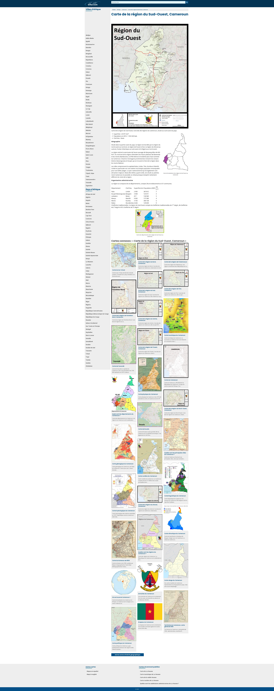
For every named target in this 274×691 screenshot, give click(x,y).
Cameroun (124, 9)
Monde (114, 9)
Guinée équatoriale (92, 255)
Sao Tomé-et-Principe (93, 326)
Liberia (88, 268)
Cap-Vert (89, 215)
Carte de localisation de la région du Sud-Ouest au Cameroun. (175, 174)
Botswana (89, 206)
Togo (87, 357)
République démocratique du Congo (97, 314)
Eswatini (88, 234)
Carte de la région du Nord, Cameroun (147, 262)
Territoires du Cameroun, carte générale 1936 (174, 626)
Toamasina (89, 170)
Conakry (88, 66)
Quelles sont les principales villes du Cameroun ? (175, 453)
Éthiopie (88, 237)
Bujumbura (89, 60)
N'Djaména (89, 136)
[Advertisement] (98, 23)
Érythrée (88, 231)
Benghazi (89, 53)
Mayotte (88, 292)
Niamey (88, 139)
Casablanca (89, 63)
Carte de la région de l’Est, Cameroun (173, 289)
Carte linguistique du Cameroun (175, 496)
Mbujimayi (89, 127)
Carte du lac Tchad (118, 270)
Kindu (87, 99)
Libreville (89, 112)
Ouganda (89, 308)
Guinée (88, 249)
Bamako (88, 47)
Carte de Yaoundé (118, 366)
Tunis (87, 176)
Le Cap (88, 109)
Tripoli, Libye (90, 173)
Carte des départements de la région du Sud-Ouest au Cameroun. (149, 235)
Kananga (88, 90)
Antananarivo (90, 44)
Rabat (88, 152)
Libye (87, 271)
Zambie (88, 363)
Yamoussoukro (90, 179)
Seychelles (89, 332)
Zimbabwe (89, 366)
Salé (87, 158)
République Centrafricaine (94, 311)
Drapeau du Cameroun (145, 622)
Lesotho (88, 265)
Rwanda (88, 320)
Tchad (88, 354)
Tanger (88, 167)
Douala (88, 78)
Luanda (88, 118)
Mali (87, 280)
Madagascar (90, 274)
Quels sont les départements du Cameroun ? (122, 414)
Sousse (88, 164)
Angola (88, 200)
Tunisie (88, 360)
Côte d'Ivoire (90, 222)
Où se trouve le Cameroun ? (121, 597)
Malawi (88, 277)
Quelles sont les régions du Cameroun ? (147, 553)
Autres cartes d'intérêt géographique (127, 655)
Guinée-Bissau (90, 252)
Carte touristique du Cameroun (174, 335)
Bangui (88, 50)
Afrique (118, 9)
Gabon (88, 240)
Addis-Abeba (90, 38)
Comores (89, 219)
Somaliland (89, 341)
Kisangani (89, 106)
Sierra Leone (90, 335)
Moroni (88, 133)
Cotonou (88, 69)
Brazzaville (89, 57)
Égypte (88, 228)
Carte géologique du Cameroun (122, 464)
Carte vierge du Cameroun (173, 580)
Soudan (88, 344)
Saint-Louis (89, 155)
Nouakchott (90, 142)
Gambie (88, 243)
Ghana (88, 246)
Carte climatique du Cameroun (174, 533)
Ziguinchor (89, 185)
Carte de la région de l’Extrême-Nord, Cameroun (122, 316)
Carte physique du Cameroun (148, 394)
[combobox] (148, 2)
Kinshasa (88, 103)
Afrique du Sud (90, 194)
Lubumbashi (89, 121)
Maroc (88, 283)
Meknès (88, 130)
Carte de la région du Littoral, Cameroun (148, 505)
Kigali (87, 96)
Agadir (88, 41)
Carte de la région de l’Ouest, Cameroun (147, 348)
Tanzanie (89, 351)
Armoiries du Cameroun (146, 594)
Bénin (87, 203)
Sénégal (88, 329)
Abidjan (88, 35)
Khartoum (89, 93)
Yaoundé (88, 182)
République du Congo (92, 317)
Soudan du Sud (90, 347)
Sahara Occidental (91, 323)
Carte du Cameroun (171, 380)
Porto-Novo (90, 149)
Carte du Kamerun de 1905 (121, 560)
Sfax (87, 161)
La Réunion (89, 262)
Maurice (88, 286)
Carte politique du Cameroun (122, 643)
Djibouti (88, 75)
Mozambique (90, 295)
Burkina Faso (90, 209)
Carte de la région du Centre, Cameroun (147, 319)
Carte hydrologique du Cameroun (123, 511)
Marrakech (89, 124)
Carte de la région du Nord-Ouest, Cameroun (175, 409)
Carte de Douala (143, 429)
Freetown (89, 84)
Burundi (88, 212)
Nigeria (88, 304)
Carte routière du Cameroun (147, 476)
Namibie (88, 298)
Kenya (88, 258)
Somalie (88, 338)
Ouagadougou (90, 146)
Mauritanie (89, 289)
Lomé (87, 115)
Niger (87, 301)
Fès (87, 81)
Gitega (88, 87)
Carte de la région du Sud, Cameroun (146, 291)
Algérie (88, 197)
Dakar (88, 72)
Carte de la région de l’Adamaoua (175, 262)
